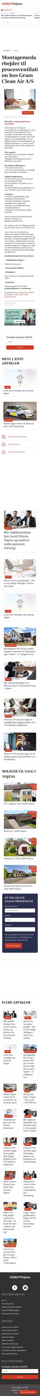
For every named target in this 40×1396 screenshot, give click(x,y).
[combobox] (6, 929)
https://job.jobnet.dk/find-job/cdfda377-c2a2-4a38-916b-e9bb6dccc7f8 (19, 294)
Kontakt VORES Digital (10, 1310)
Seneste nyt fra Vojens (10, 1327)
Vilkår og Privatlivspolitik (12, 1307)
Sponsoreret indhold (10, 1354)
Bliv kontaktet (13, 945)
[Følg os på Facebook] (14, 1287)
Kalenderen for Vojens (10, 1334)
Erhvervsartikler (8, 1340)
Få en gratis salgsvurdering (12, 1347)
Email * (8, 915)
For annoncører (8, 1304)
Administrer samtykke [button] (10, 1314)
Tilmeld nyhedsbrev (28, 1392)
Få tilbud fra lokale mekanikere (14, 1350)
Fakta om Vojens (8, 1337)
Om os (4, 1300)
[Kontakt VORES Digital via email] (25, 1287)
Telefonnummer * (11, 906)
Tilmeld (20, 347)
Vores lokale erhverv (9, 1330)
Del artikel (26, 113)
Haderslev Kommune (10, 1344)
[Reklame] (20, 317)
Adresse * (8, 925)
